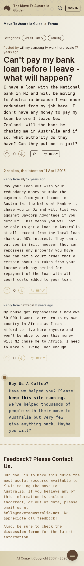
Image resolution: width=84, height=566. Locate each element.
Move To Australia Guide (23, 24)
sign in (72, 8)
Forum (53, 24)
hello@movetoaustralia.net (32, 513)
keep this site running (36, 397)
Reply (53, 154)
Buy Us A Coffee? (28, 383)
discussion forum (21, 532)
